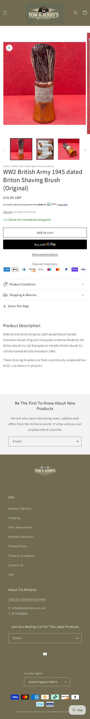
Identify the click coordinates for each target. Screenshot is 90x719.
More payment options (45, 254)
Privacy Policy (17, 546)
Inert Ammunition (20, 527)
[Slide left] (4, 150)
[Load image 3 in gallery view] (69, 149)
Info (11, 574)
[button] (5, 12)
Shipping (7, 212)
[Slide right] (85, 150)
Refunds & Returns (20, 537)
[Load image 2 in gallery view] (45, 149)
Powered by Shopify (66, 711)
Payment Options (20, 508)
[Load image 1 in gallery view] (21, 149)
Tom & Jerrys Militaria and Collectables (39, 711)
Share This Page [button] (18, 306)
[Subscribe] (76, 441)
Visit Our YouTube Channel (27, 599)
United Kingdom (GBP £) (43, 682)
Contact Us (15, 565)
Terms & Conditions (21, 556)
